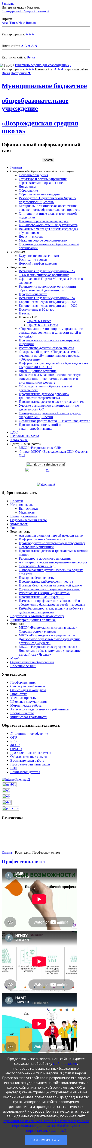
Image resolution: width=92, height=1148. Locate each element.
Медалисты (27, 512)
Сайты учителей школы (27, 686)
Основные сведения (33, 175)
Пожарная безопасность (36, 577)
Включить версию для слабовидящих (42, 65)
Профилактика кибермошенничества (46, 581)
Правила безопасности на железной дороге (50, 585)
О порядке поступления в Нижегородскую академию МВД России (50, 415)
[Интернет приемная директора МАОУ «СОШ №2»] (16, 779)
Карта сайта (19, 440)
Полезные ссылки (23, 666)
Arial (5, 23)
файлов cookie (65, 1063)
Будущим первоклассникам (39, 256)
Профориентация (23, 682)
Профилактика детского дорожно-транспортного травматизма (44, 396)
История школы (21, 504)
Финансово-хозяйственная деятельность (48, 225)
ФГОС (15, 745)
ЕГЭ (13, 741)
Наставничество (22, 713)
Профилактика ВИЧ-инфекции (41, 597)
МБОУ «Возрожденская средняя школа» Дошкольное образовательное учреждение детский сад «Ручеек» (49, 639)
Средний (29, 11)
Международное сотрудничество (43, 240)
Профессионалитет (33, 294)
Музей (15, 658)
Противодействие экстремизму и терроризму (52, 543)
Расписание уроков (33, 259)
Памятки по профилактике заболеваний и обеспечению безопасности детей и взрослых (52, 602)
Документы (27, 186)
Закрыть (8, 3)
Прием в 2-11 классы (42, 325)
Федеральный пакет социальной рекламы (49, 589)
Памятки (25, 313)
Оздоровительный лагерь (28, 520)
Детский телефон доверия (38, 263)
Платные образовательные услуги (43, 221)
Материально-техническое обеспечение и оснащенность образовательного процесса (49, 207)
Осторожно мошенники (36, 547)
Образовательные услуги (28, 756)
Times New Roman (22, 23)
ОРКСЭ (16, 749)
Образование (28, 190)
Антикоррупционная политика (33, 620)
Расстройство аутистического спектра (46, 348)
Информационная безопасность (42, 539)
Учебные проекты (23, 698)
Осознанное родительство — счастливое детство (54, 421)
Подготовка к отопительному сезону (37, 616)
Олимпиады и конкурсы (28, 690)
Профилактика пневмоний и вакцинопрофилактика (40, 426)
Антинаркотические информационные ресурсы (53, 562)
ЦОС (14, 432)
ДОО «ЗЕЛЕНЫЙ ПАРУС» (30, 753)
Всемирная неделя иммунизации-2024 (47, 298)
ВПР (13, 768)
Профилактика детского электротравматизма (52, 401)
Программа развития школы (30, 764)
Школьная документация (28, 701)
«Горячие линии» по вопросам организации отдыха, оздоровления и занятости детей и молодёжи (51, 332)
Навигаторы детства (25, 772)
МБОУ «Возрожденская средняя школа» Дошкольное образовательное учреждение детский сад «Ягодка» (49, 650)
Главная (16, 167)
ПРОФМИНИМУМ (24, 436)
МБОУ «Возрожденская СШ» (40, 448)
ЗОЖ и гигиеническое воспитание (44, 275)
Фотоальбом (19, 524)
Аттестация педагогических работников (39, 709)
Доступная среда (31, 236)
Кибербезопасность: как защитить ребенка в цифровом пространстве (51, 610)
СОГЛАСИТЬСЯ (45, 1140)
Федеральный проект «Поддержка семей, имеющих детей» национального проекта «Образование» (49, 355)
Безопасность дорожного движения (45, 558)
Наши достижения (23, 516)
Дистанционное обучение (37, 371)
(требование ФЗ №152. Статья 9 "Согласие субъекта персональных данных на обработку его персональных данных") (46, 1126)
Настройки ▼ (21, 73)
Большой (42, 11)
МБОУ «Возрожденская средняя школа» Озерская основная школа (48, 629)
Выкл (31, 57)
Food (13, 528)
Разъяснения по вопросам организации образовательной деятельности (47, 288)
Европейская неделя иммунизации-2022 (48, 305)
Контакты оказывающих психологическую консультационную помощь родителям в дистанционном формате (50, 378)
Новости (16, 501)
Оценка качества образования (32, 662)
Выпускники (28, 508)
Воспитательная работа (27, 760)
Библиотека (18, 694)
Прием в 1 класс (39, 321)
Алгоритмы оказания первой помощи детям (51, 535)
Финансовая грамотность (28, 717)
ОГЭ (13, 737)
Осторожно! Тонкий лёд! (37, 566)
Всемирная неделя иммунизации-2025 (47, 271)
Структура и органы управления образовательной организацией (43, 181)
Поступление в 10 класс (36, 309)
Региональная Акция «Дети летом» (44, 593)
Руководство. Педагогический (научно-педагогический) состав (47, 200)
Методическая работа (26, 705)
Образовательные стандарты (40, 194)
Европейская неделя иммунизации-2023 (48, 302)
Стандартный (12, 11)
